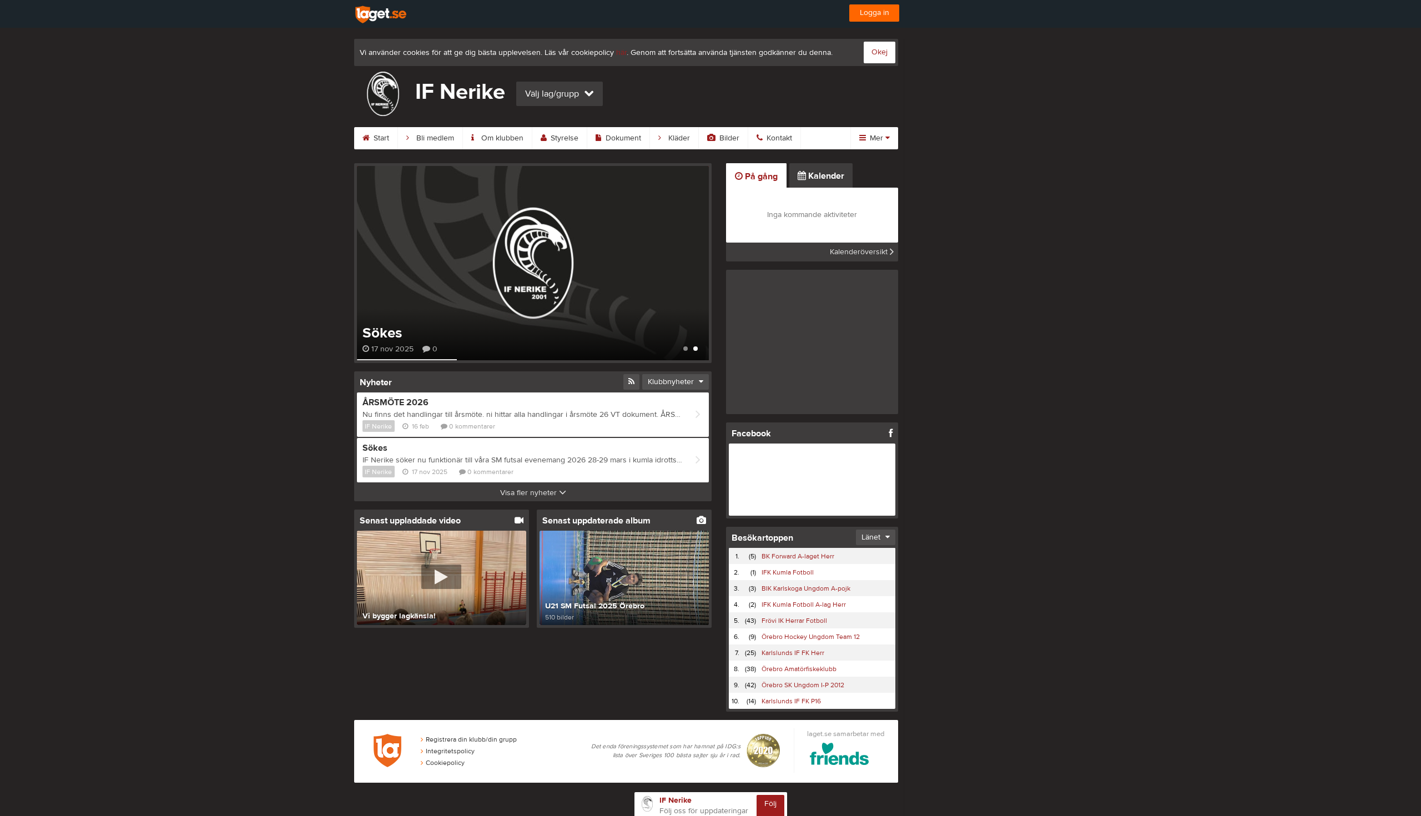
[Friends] (839, 756)
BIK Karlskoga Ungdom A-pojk (806, 588)
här (621, 53)
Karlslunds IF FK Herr (793, 652)
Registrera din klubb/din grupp (471, 739)
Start (380, 138)
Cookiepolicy (445, 762)
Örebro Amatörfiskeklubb (799, 668)
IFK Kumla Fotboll (788, 572)
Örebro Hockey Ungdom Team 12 (811, 636)
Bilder (728, 138)
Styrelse (563, 138)
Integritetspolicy (450, 751)
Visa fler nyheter (529, 493)
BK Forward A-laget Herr (798, 556)
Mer (876, 138)
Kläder (678, 138)
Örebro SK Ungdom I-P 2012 (803, 685)
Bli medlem (434, 138)
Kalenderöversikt (860, 252)
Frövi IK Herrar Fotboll (794, 620)
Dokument (622, 138)
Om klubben (501, 138)
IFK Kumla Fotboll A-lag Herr (804, 604)
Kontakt (778, 138)
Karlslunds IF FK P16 (791, 701)
